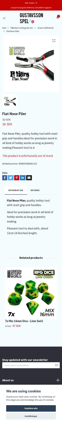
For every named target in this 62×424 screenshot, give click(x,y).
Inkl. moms (30, 3)
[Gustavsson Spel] (32, 18)
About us (8, 380)
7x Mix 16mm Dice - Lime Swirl (24, 321)
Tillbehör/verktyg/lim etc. (21, 28)
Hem (4, 28)
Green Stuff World (45, 28)
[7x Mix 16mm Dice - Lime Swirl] (31, 293)
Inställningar (31, 416)
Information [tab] (15, 190)
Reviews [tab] (35, 190)
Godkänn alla (31, 408)
